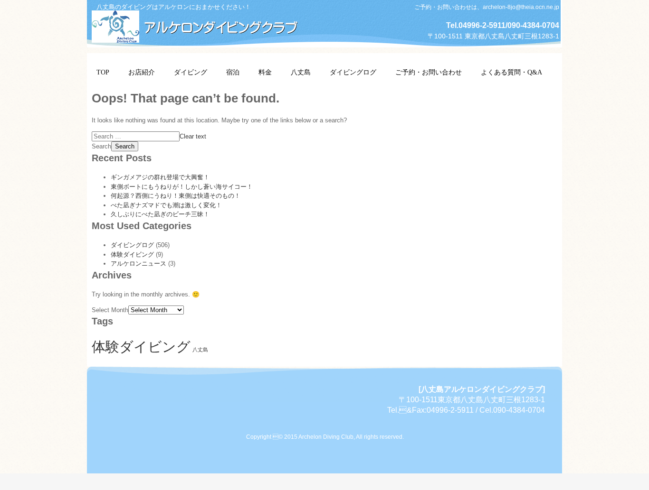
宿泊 (232, 72)
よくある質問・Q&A (511, 72)
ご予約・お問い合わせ (428, 72)
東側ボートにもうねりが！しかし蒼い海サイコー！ (182, 186)
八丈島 (301, 72)
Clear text (193, 136)
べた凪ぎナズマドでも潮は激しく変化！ (166, 205)
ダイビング (190, 72)
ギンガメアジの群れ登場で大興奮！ (160, 177)
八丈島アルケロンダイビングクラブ (201, 25)
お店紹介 (141, 72)
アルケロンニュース (138, 263)
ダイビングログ (353, 72)
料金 (265, 72)
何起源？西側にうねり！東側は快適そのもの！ (175, 195)
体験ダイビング (132, 254)
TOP (102, 72)
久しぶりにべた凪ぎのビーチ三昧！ (160, 214)
